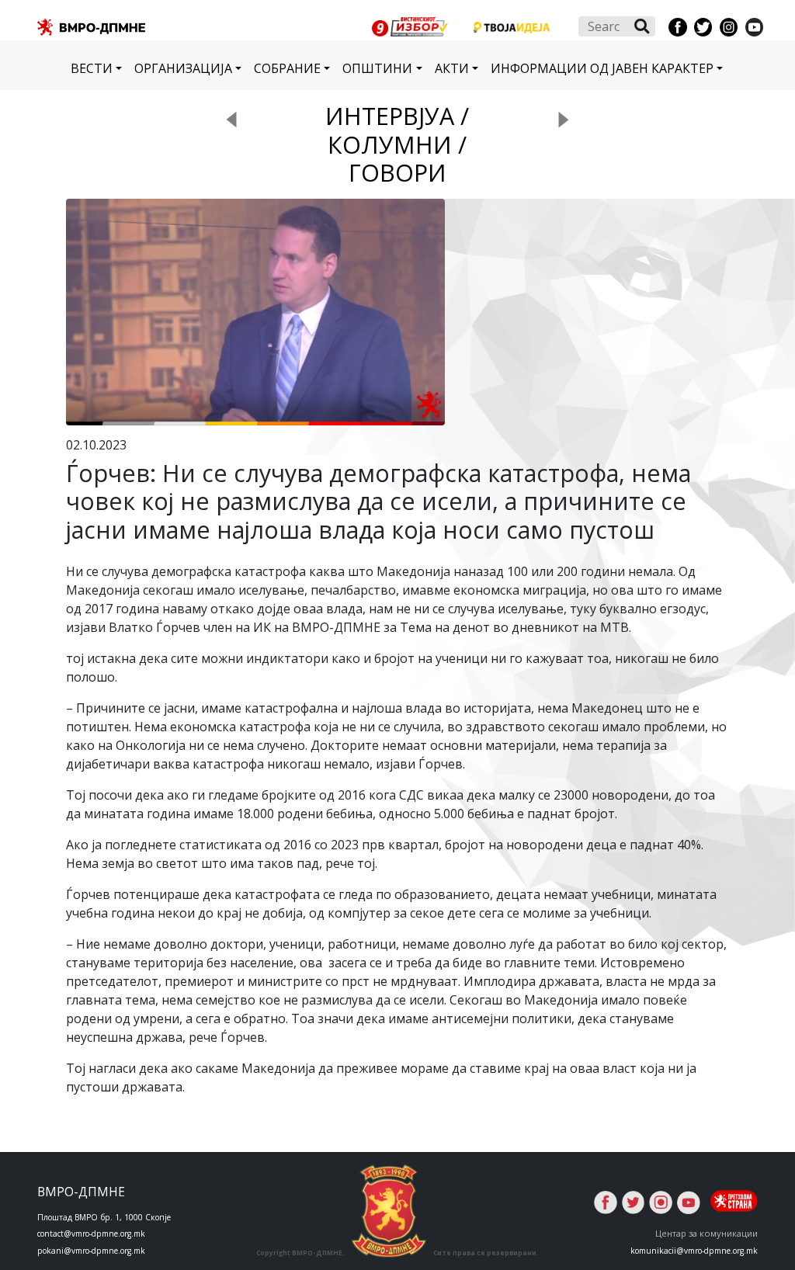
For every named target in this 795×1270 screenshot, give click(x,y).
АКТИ (452, 68)
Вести (92, 68)
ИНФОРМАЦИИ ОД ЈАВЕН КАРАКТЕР (602, 68)
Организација (183, 68)
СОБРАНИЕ (287, 68)
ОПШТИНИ (377, 68)
